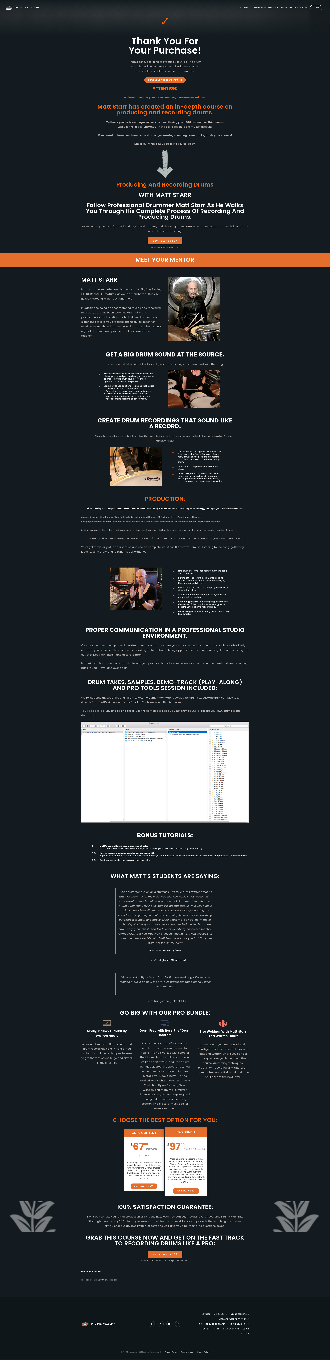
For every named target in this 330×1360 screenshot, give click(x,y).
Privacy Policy (171, 1352)
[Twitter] (161, 1324)
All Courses (220, 1314)
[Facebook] (152, 1324)
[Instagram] (178, 1324)
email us (96, 1280)
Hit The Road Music (239, 1324)
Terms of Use (187, 1352)
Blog (217, 1329)
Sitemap (245, 1334)
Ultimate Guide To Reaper (212, 1324)
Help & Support (231, 1329)
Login (246, 1329)
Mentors (206, 1329)
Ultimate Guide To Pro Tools (234, 1319)
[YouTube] (169, 1324)
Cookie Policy (203, 1352)
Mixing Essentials (240, 1314)
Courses (205, 1314)
